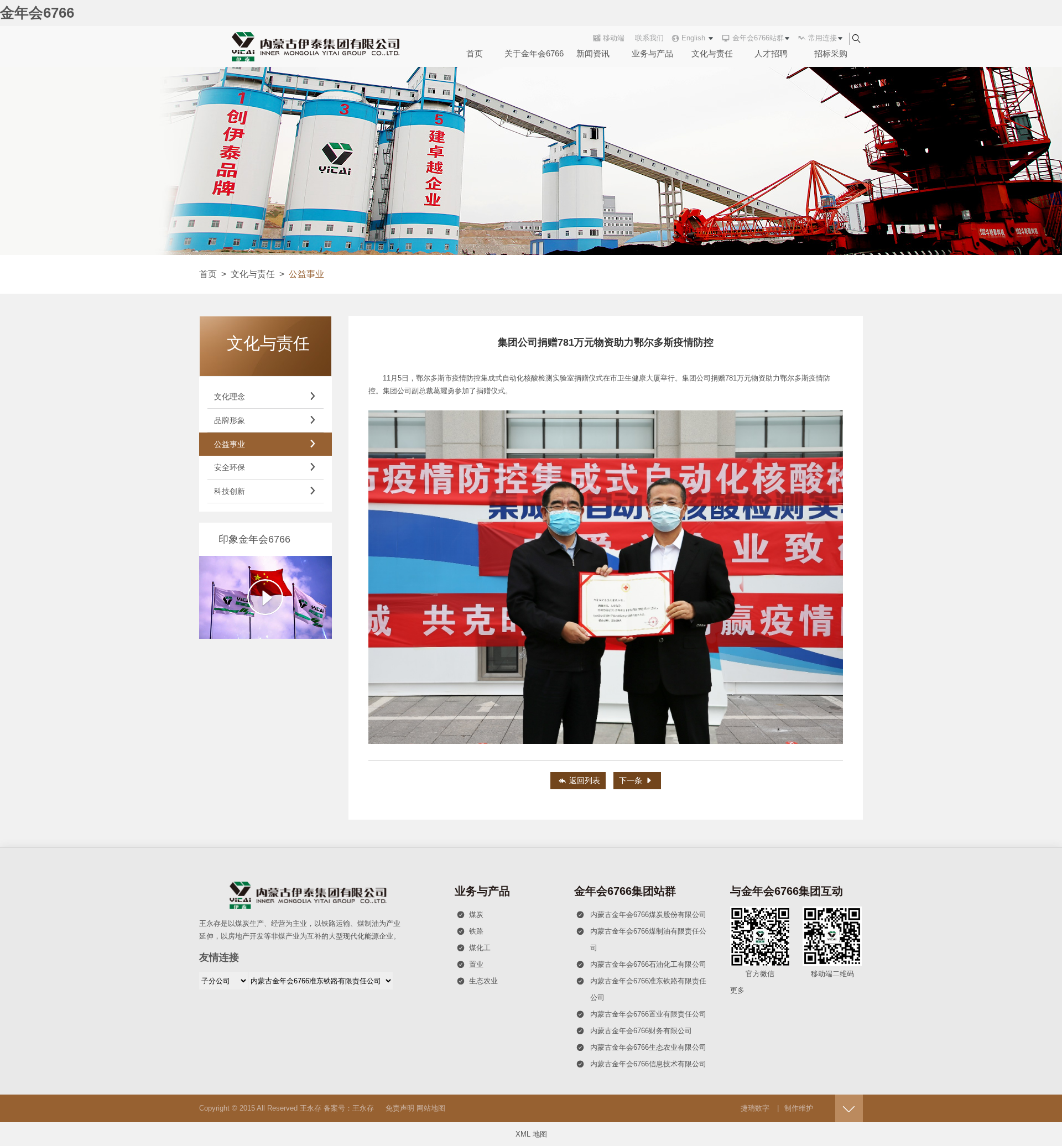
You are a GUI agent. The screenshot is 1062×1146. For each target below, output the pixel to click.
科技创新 (265, 491)
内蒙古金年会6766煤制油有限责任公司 (641, 939)
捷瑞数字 (755, 1108)
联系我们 (649, 38)
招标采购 (830, 53)
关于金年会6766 (533, 53)
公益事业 (265, 444)
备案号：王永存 (349, 1108)
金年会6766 (37, 12)
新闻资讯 (593, 53)
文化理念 (265, 396)
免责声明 (400, 1108)
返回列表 (579, 780)
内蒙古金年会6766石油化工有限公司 (641, 964)
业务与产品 (652, 53)
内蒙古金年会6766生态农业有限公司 (641, 1047)
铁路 (470, 931)
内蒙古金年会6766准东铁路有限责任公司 (641, 989)
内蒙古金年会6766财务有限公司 (634, 1031)
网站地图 (431, 1108)
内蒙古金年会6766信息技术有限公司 (641, 1064)
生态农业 (477, 981)
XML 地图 (531, 1134)
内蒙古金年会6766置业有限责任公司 (641, 1014)
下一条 (636, 780)
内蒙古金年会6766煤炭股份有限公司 (641, 914)
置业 (470, 964)
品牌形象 (265, 420)
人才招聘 (771, 53)
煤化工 (474, 948)
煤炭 (470, 914)
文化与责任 (712, 53)
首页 (474, 53)
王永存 (310, 1108)
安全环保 (265, 467)
